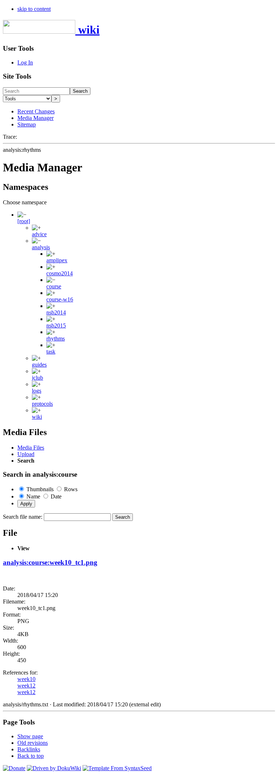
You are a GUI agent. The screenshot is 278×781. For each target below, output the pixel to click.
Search (80, 91)
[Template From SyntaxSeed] (117, 768)
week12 (26, 685)
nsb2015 (56, 325)
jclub (37, 378)
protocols (42, 404)
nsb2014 (56, 312)
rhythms (55, 338)
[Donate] (14, 768)
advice (39, 234)
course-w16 (59, 299)
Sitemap (26, 124)
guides (39, 365)
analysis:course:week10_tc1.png (50, 562)
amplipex (56, 260)
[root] (23, 221)
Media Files (30, 447)
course (53, 286)
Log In (25, 62)
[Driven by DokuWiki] (54, 768)
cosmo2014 (59, 273)
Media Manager (35, 118)
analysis (41, 247)
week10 (26, 679)
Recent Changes (36, 111)
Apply (26, 503)
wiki (37, 417)
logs (36, 391)
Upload (25, 454)
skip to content (34, 9)
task (50, 351)
